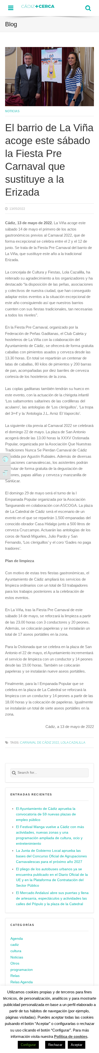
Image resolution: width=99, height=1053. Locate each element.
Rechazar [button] (55, 1045)
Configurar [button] (28, 1045)
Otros (14, 963)
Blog (11, 24)
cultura (15, 951)
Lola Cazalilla (73, 742)
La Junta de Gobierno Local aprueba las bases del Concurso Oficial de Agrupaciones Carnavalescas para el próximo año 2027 (51, 856)
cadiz (14, 945)
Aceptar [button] (76, 1045)
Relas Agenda (21, 982)
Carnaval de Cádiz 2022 (39, 742)
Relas (15, 976)
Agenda (16, 939)
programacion (21, 970)
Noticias (12, 111)
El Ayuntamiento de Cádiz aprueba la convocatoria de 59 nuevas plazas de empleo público (46, 814)
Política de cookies (70, 1036)
